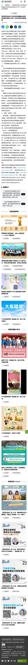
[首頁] (2, 5)
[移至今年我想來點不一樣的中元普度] (14, 418)
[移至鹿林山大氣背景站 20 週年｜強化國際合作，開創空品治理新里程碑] (14, 453)
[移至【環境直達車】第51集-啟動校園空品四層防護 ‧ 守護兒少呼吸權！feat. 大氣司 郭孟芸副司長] (14, 502)
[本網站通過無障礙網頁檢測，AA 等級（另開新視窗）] (22, 661)
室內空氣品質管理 (20, 269)
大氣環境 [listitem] (14, 13)
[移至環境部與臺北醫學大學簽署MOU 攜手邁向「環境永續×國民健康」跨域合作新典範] (14, 257)
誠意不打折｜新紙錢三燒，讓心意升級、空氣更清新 (13, 361)
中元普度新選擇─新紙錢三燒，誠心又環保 (13, 397)
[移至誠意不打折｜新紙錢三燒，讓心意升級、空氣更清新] (14, 345)
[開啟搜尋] (21, 1)
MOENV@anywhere (18, 639)
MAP (3, 644)
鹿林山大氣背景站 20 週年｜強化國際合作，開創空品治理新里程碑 (13, 468)
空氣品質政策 (16, 238)
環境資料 (6, 476)
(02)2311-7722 (10, 647)
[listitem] (2, 661)
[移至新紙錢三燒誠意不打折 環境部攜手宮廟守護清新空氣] (14, 285)
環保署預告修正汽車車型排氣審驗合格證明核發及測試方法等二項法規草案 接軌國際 (14, 7)
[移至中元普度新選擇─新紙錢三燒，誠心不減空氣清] (14, 313)
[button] (14, 382)
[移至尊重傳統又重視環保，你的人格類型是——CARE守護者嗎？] (14, 227)
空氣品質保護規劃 (18, 266)
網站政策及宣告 (6, 639)
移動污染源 (16, 591)
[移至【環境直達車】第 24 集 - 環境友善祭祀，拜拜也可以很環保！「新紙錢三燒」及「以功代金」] (14, 539)
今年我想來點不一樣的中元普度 (10, 433)
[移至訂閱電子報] (26, 432)
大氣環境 (6, 238)
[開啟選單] (25, 1)
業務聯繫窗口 (19, 647)
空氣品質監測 (16, 472)
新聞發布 (7, 5)
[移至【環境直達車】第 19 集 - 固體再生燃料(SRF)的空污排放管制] (14, 612)
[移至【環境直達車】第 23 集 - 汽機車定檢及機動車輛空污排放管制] (14, 576)
